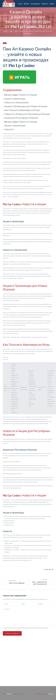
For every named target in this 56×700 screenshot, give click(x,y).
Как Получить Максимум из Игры (22, 110)
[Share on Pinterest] (52, 569)
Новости (8, 129)
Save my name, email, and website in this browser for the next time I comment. (26, 628)
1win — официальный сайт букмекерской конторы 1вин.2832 (41, 582)
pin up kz (19, 312)
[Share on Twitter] (45, 569)
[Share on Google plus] (50, 569)
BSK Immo (9, 694)
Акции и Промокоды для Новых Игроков (25, 106)
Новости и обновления (16, 102)
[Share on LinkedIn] (47, 569)
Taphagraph (51, 694)
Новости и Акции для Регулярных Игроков (27, 114)
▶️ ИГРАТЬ (19, 77)
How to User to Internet (15, 582)
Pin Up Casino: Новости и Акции (20, 94)
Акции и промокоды (15, 98)
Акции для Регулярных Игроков (21, 117)
